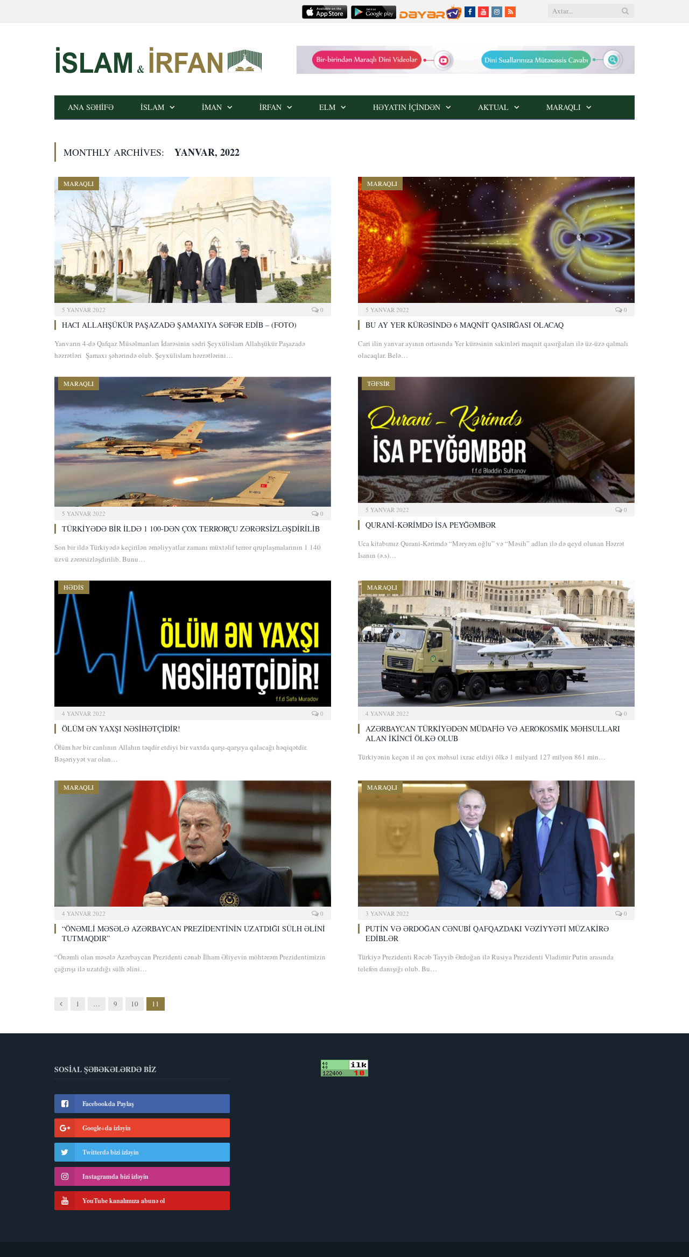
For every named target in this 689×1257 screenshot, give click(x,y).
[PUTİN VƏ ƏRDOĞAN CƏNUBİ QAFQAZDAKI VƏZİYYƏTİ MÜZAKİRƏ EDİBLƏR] (496, 847)
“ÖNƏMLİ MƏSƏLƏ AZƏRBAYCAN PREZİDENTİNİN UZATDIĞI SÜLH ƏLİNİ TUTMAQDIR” (193, 933)
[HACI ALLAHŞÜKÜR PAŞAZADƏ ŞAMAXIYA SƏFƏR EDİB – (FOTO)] (192, 243)
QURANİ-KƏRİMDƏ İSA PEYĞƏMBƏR (430, 525)
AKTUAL (493, 107)
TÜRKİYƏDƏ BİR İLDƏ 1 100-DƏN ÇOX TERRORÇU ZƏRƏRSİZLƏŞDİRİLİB (191, 528)
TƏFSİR (378, 383)
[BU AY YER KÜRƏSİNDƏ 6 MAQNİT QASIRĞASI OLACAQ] (496, 243)
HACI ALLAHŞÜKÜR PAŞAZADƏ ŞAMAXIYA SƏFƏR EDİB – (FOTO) (179, 325)
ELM (327, 107)
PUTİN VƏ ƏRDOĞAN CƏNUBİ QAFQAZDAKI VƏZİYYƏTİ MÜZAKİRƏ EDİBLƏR (487, 933)
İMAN (212, 107)
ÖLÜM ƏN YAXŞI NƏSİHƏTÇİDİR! (121, 728)
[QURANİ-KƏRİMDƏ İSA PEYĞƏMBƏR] (496, 443)
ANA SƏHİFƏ (91, 107)
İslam (152, 107)
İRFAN (270, 107)
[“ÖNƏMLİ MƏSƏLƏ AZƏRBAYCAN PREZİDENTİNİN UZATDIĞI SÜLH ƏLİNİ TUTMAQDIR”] (192, 847)
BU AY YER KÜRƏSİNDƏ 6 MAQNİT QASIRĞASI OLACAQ (464, 325)
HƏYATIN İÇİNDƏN (406, 107)
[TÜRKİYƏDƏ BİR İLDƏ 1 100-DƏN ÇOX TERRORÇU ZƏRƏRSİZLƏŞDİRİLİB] (192, 445)
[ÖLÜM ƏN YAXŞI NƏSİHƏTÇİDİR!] (192, 647)
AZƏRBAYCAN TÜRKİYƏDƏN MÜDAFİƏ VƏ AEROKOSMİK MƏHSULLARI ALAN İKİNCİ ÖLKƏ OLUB (492, 733)
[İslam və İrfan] (158, 58)
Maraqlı (563, 107)
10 (134, 1004)
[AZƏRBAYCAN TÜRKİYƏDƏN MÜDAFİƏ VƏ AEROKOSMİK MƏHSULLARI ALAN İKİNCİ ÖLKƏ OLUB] (496, 647)
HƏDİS (74, 587)
